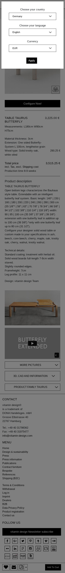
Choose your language (32, 25)
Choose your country (32, 9)
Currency (32, 41)
